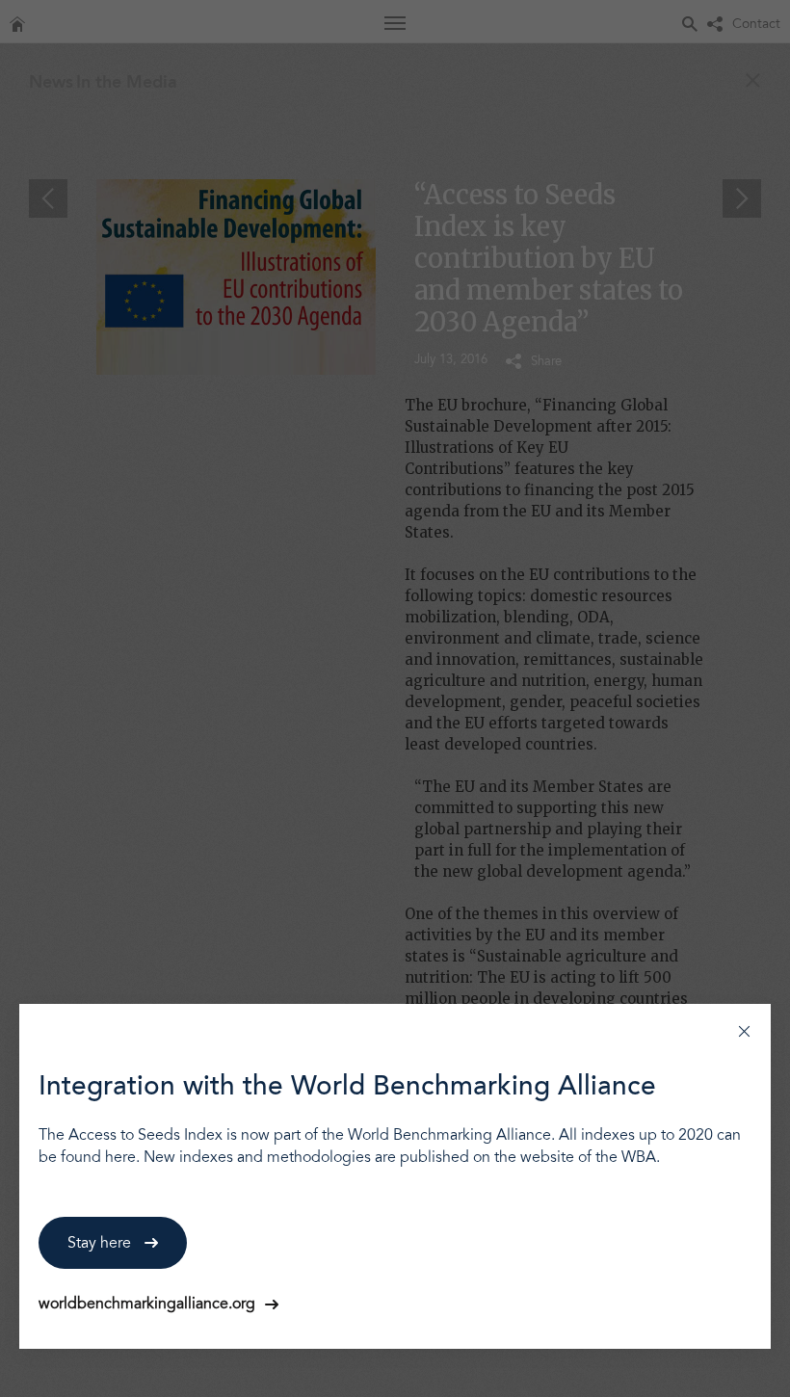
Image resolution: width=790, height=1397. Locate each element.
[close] (744, 1030)
